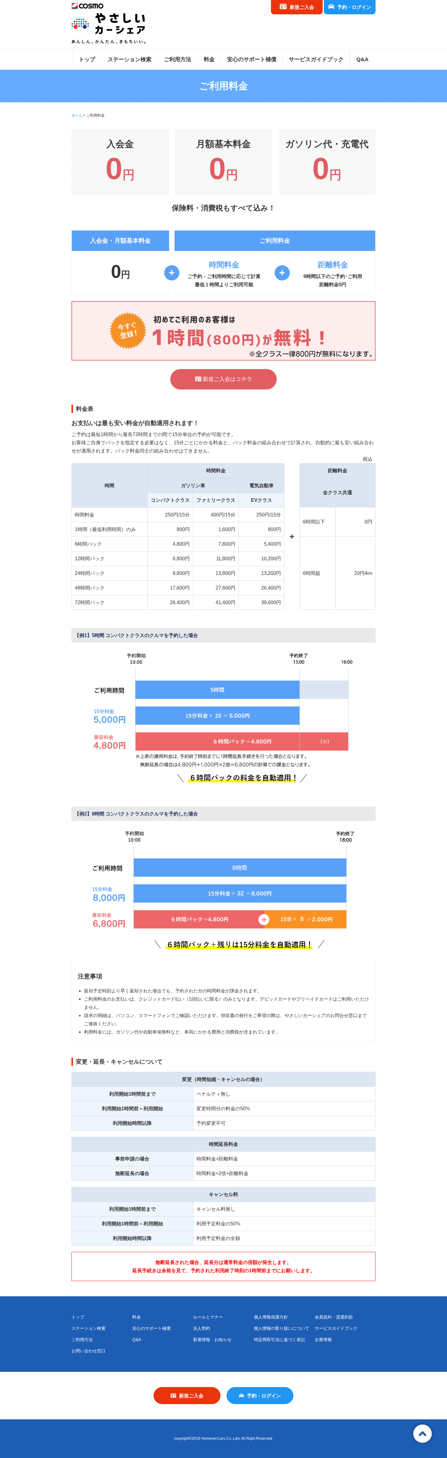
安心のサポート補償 (251, 59)
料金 (209, 59)
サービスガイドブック (316, 59)
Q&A (362, 59)
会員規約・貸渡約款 (334, 1317)
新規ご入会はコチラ (226, 379)
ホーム (76, 115)
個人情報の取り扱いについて (281, 1328)
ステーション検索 (129, 59)
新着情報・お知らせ (212, 1339)
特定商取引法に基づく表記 (279, 1339)
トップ (87, 59)
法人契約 (201, 1328)
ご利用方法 (177, 59)
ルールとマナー (208, 1317)
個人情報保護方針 (271, 1317)
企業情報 (323, 1339)
